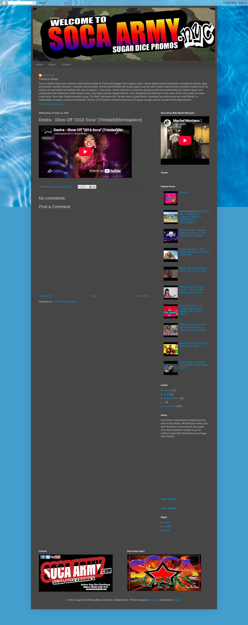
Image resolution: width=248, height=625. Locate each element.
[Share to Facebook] (91, 187)
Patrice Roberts (172, 398)
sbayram (153, 600)
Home (39, 64)
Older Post (142, 296)
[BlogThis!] (83, 187)
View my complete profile (52, 104)
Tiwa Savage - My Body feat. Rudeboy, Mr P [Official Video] (194, 365)
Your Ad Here (169, 499)
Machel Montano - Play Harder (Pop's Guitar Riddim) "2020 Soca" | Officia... (192, 309)
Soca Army (49, 75)
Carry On (184, 192)
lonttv (166, 394)
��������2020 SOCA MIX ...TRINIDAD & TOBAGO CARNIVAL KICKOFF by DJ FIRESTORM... (194, 217)
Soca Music (170, 406)
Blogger (176, 600)
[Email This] (80, 187)
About (52, 64)
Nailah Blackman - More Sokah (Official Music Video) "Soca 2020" (194, 252)
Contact (66, 64)
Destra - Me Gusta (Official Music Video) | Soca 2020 (193, 269)
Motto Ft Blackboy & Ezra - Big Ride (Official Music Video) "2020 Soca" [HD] (193, 327)
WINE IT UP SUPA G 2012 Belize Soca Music (193, 345)
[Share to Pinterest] (94, 187)
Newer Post (46, 296)
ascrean (168, 390)
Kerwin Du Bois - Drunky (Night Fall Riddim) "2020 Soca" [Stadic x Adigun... (193, 233)
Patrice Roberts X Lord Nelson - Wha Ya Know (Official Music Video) (192, 290)
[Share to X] (87, 187)
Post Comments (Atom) (65, 301)
